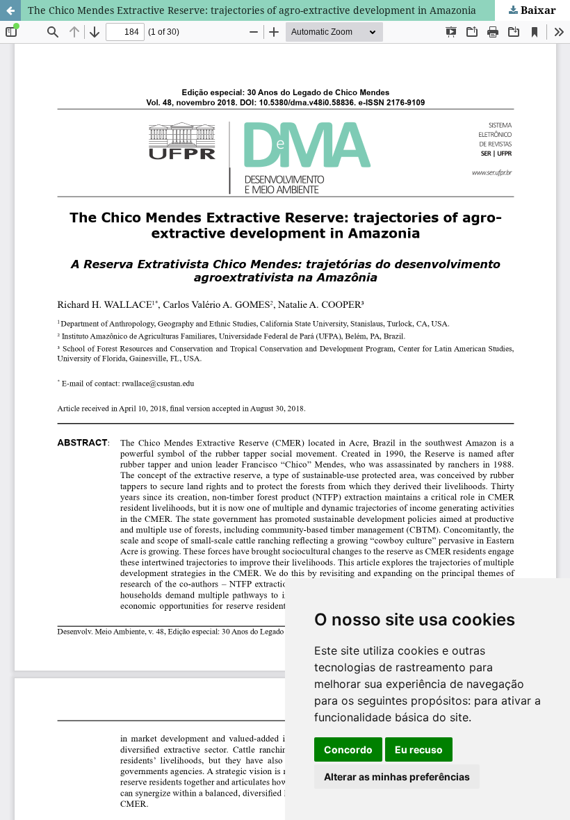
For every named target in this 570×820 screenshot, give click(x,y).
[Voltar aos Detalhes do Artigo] (10, 10)
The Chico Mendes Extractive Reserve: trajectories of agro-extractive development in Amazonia (252, 10)
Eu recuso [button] (419, 749)
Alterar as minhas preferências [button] (397, 776)
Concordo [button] (348, 749)
